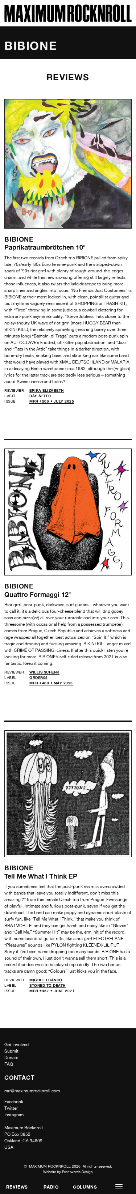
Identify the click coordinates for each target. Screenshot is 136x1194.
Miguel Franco (45, 980)
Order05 (38, 677)
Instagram (14, 1114)
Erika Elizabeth (46, 390)
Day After (40, 396)
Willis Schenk (44, 672)
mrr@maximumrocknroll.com (32, 1090)
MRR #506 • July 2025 (51, 401)
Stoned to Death (47, 985)
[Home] (68, 20)
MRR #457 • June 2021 (51, 991)
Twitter (11, 1108)
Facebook (13, 1101)
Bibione (19, 239)
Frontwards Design (77, 1171)
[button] (119, 1187)
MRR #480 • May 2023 (51, 683)
